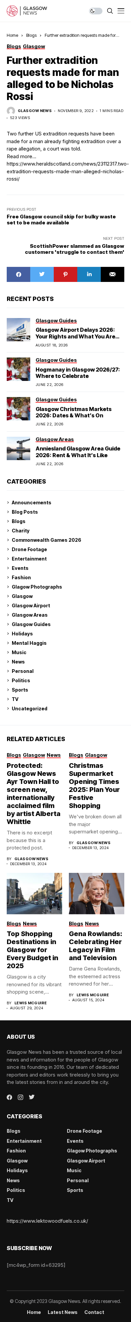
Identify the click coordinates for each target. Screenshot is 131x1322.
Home (12, 35)
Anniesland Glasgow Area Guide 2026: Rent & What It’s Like (78, 451)
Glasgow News (35, 111)
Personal (23, 671)
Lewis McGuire (30, 1003)
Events (20, 568)
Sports (20, 690)
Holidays (22, 633)
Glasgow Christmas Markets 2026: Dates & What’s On (74, 412)
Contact (94, 1312)
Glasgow (22, 596)
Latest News (63, 1312)
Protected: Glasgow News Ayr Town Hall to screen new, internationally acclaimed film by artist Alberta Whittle (33, 793)
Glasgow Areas (30, 615)
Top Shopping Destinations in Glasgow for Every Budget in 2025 (32, 950)
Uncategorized (29, 708)
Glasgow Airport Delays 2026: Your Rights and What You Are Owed (75, 336)
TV (15, 699)
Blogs (31, 35)
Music (19, 652)
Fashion (21, 577)
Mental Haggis (29, 643)
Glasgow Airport (31, 605)
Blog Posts (25, 512)
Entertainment (29, 559)
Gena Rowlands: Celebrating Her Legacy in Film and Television (95, 946)
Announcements (31, 502)
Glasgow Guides (31, 624)
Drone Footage (29, 549)
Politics (21, 680)
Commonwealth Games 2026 (46, 540)
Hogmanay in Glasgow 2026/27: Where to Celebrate (78, 372)
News (18, 662)
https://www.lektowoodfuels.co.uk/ (47, 1221)
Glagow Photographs (37, 587)
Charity (21, 530)
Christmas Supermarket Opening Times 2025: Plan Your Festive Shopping (94, 785)
